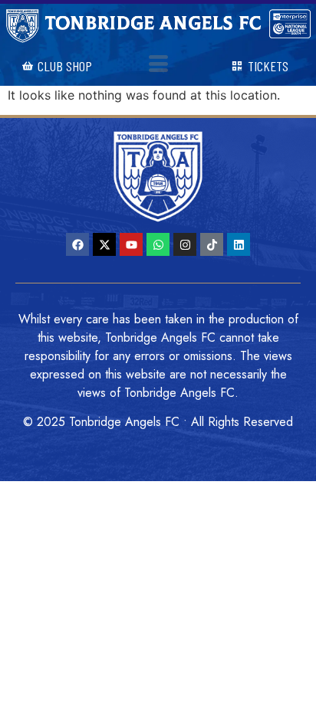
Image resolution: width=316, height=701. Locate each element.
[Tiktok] (211, 244)
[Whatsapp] (158, 244)
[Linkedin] (238, 244)
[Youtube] (131, 244)
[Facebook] (77, 244)
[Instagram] (184, 244)
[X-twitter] (104, 244)
